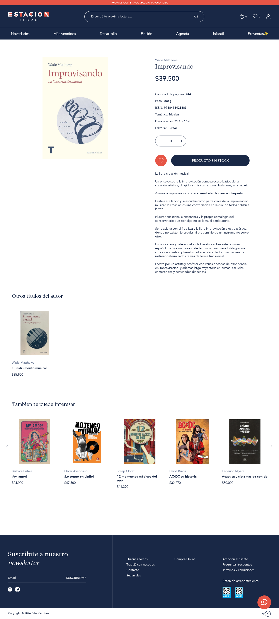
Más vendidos (64, 33)
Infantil (218, 33)
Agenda (182, 33)
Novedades (20, 33)
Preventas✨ (258, 33)
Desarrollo (108, 33)
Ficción (146, 33)
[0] (242, 16)
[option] (35, 341)
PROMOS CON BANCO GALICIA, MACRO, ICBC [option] (139, 2)
